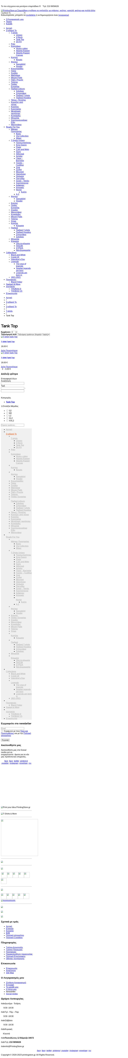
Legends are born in (21, 274)
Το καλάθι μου (12, 987)
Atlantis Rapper (23, 51)
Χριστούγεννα (22, 183)
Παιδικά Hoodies (23, 98)
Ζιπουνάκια (21, 93)
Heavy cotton (22, 48)
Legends (15, 262)
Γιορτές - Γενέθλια (20, 164)
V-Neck (19, 37)
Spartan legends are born (23, 269)
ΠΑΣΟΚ (19, 246)
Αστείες (19, 156)
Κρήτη (23, 192)
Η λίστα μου (11, 989)
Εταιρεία (9, 929)
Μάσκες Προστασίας (16, 130)
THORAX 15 (16, 291)
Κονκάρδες (16, 116)
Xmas (13, 221)
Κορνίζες (15, 107)
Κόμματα (20, 226)
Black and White (18, 255)
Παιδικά (14, 228)
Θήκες (19, 138)
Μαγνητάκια (16, 125)
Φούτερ (14, 62)
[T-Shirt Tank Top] (9, 337)
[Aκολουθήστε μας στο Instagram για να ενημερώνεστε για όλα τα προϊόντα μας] (15, 877)
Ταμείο (9, 22)
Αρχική (9, 28)
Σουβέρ (14, 73)
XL (10, 418)
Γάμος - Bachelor (20, 159)
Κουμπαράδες (17, 69)
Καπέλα (14, 223)
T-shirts (14, 33)
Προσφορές (11, 279)
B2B (8, 933)
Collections (11, 252)
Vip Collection (22, 136)
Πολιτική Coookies (14, 938)
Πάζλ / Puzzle (17, 80)
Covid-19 (15, 257)
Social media (12, 994)
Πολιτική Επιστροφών (15, 956)
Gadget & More (13, 284)
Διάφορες (20, 185)
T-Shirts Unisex (18, 140)
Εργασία (10, 931)
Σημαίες (14, 210)
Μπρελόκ (15, 118)
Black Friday (16, 282)
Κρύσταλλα (16, 109)
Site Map (10, 973)
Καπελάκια (15, 46)
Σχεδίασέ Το (11, 30)
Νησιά (19, 190)
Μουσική (20, 172)
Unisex (19, 35)
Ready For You (13, 127)
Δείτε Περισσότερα (9, 351)
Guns (18, 152)
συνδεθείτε (31, 15)
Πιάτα (13, 71)
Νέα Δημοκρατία (23, 250)
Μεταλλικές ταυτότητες (16, 112)
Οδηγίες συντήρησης (15, 959)
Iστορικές (20, 187)
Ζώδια (19, 170)
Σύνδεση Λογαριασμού (16, 983)
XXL (11, 421)
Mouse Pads (16, 78)
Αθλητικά (20, 154)
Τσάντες (14, 82)
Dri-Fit (19, 42)
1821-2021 (16, 277)
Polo (13, 44)
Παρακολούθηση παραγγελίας (19, 954)
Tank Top (20, 39)
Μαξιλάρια (15, 75)
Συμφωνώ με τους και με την (16, 733)
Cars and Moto (22, 149)
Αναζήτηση (11, 971)
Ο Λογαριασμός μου (15, 19)
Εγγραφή (10, 985)
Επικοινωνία (11, 293)
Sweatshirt (20, 64)
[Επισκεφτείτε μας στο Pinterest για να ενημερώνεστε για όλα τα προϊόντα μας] (21, 877)
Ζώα (18, 167)
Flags (18, 147)
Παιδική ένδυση (18, 89)
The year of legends (21, 265)
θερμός (19, 60)
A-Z (17, 194)
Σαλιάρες (20, 91)
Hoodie (19, 66)
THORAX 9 (16, 289)
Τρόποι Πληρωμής (14, 950)
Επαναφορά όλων (9, 379)
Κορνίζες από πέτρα (20, 515)
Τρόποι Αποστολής (14, 947)
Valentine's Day (18, 259)
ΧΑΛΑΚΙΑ (10, 286)
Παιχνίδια (20, 178)
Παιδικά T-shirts (23, 95)
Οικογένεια (21, 174)
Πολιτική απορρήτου (15, 935)
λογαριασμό (63, 15)
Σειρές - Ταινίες (22, 181)
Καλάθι (9, 24)
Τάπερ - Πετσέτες (18, 100)
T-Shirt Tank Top (8, 342)
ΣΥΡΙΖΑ (19, 248)
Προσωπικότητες (23, 143)
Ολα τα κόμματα (23, 243)
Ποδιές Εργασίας (15, 85)
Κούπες (14, 57)
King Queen (21, 145)
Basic (18, 134)
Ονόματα (20, 176)
